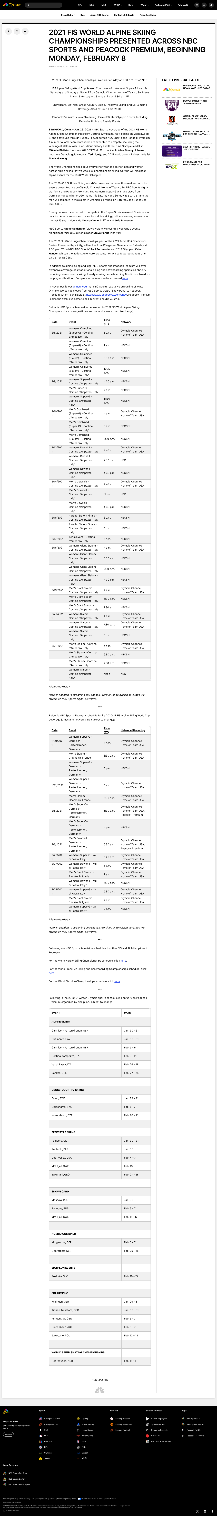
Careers (13, 1499)
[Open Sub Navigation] (83, 5)
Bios (83, 15)
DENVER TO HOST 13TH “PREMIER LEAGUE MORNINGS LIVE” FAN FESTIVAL (195, 102)
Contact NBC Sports (124, 15)
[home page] (12, 5)
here (125, 278)
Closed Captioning (24, 1499)
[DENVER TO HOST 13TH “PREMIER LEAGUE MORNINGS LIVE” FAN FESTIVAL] (172, 105)
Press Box (52, 1499)
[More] (196, 5)
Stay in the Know (10, 1421)
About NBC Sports (99, 15)
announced (80, 286)
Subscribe (8, 1434)
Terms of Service (110, 1499)
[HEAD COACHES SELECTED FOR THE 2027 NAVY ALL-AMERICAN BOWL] (172, 135)
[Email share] (25, 31)
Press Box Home (148, 15)
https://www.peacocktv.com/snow (106, 294)
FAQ (33, 1499)
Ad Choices (61, 1499)
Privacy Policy (71, 1499)
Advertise (6, 1499)
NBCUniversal (16, 1502)
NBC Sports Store (41, 1499)
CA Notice (100, 1499)
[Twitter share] (17, 31)
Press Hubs (67, 15)
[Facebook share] (8, 31)
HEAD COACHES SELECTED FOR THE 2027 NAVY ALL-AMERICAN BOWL (196, 132)
